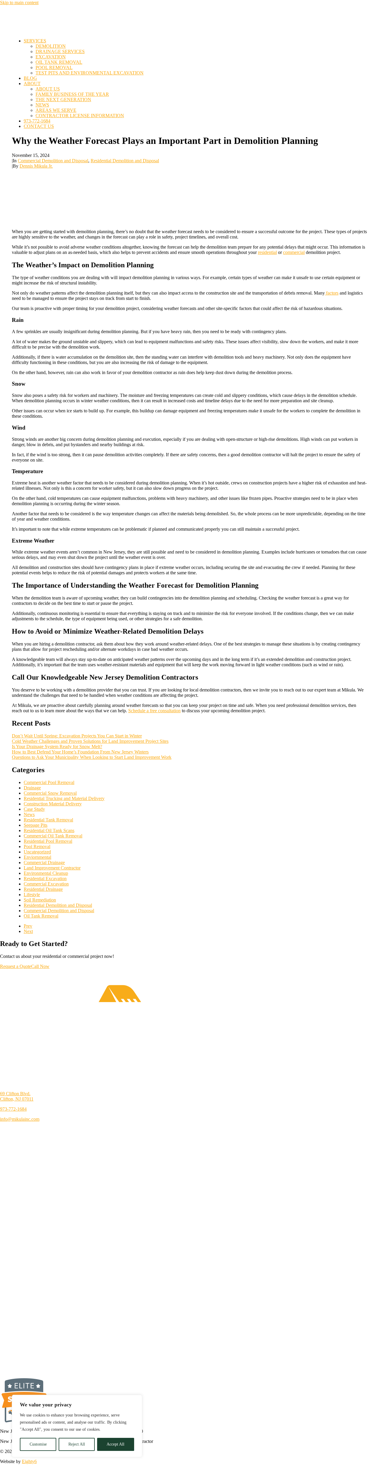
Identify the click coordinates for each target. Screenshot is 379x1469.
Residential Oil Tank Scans (49, 830)
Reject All (76, 1444)
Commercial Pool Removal (49, 782)
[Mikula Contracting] (189, 19)
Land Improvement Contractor (52, 867)
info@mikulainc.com (19, 1119)
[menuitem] (195, 57)
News (42, 104)
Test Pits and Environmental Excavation (90, 72)
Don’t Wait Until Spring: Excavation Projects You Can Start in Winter (77, 735)
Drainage (32, 787)
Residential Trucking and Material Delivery (64, 798)
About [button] (32, 83)
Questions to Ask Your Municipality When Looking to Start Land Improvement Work (91, 757)
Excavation (51, 56)
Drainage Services (60, 51)
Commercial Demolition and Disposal (53, 160)
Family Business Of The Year (72, 94)
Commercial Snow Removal (50, 793)
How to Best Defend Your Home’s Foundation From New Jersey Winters (80, 751)
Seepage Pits (35, 825)
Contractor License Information (80, 115)
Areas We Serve (56, 110)
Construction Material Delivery (53, 803)
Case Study (34, 809)
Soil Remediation (40, 899)
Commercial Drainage (44, 862)
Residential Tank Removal (48, 819)
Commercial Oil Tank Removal (53, 835)
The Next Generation (63, 99)
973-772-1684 (37, 120)
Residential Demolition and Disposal (125, 160)
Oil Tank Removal (59, 62)
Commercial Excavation (46, 883)
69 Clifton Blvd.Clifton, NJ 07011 (16, 1096)
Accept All (115, 1444)
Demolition (51, 46)
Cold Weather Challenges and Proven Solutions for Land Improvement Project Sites (90, 741)
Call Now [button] (40, 966)
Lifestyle (32, 894)
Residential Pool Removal (48, 841)
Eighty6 (29, 1461)
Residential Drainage (43, 889)
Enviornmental (37, 857)
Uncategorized (37, 851)
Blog (30, 78)
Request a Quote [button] (15, 966)
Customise (38, 1444)
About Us (48, 88)
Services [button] (35, 40)
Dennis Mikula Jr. (36, 165)
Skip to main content (19, 2)
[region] (77, 1426)
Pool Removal (54, 67)
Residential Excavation (45, 878)
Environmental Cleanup (46, 873)
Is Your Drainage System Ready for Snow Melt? (57, 746)
